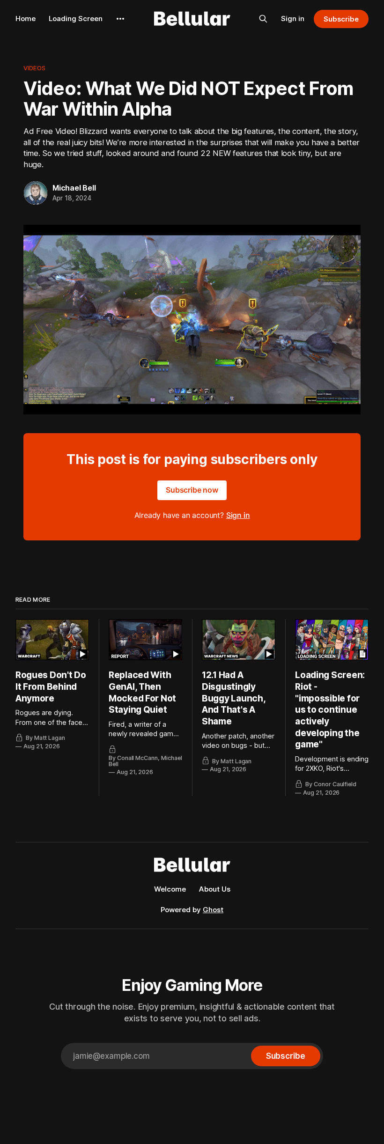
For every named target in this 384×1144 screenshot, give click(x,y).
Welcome (170, 889)
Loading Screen (76, 18)
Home (25, 18)
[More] (120, 18)
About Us (214, 889)
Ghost (213, 909)
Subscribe (341, 19)
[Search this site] (263, 18)
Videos (34, 68)
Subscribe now (192, 490)
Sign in (292, 18)
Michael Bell (74, 187)
